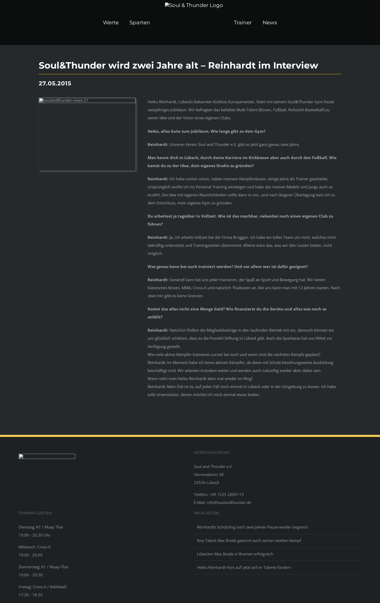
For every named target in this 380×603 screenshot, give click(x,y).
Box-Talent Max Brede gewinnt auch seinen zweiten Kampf (249, 540)
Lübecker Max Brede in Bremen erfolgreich (235, 553)
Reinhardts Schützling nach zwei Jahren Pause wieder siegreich (252, 527)
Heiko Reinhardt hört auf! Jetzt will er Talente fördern (244, 567)
